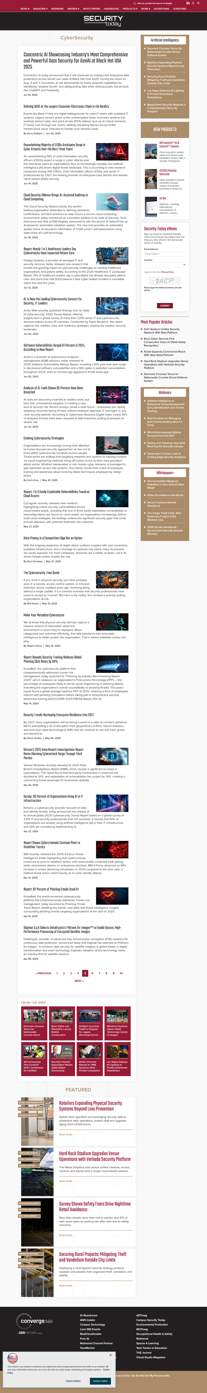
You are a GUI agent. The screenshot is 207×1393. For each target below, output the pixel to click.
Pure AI (84, 1338)
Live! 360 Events (90, 1329)
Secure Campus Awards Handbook (161, 504)
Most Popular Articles (156, 322)
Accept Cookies (100, 1381)
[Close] (110, 1355)
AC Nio (162, 198)
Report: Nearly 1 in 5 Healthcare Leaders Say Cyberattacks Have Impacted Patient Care (50, 251)
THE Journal (143, 1352)
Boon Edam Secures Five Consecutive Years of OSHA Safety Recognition (165, 342)
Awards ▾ (73, 8)
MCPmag (142, 1329)
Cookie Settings (73, 1381)
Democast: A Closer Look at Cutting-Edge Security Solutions (166, 455)
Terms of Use (122, 1375)
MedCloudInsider (90, 1334)
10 (121, 973)
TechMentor (87, 1348)
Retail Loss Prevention (31, 1102)
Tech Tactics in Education (151, 1348)
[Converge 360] (34, 1321)
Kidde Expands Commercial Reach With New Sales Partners (164, 353)
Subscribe (179, 8)
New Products (164, 129)
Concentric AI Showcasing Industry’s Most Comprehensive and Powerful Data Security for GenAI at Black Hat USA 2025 (76, 61)
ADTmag (141, 1315)
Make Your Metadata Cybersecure (44, 615)
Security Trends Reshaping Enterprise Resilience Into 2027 (59, 715)
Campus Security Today (150, 1320)
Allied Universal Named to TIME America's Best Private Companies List (89, 1067)
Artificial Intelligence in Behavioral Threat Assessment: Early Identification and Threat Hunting (166, 406)
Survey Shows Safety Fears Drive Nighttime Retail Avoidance (95, 1207)
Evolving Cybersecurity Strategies (44, 438)
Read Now (65, 1134)
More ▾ (145, 8)
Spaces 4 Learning (147, 1343)
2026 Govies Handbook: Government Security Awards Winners (165, 530)
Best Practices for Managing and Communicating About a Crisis (164, 422)
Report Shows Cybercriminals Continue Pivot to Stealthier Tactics (52, 845)
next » (79, 981)
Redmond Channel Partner (96, 1343)
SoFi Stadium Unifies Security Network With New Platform (162, 331)
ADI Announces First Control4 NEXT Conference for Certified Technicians (33, 1067)
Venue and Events (28, 1153)
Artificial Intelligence (30, 1109)
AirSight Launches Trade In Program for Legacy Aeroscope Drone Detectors (89, 1032)
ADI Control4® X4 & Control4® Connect (169, 144)
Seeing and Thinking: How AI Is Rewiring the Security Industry (166, 444)
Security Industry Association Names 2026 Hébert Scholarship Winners (61, 1067)
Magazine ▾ (40, 8)
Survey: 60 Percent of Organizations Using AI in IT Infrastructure (53, 799)
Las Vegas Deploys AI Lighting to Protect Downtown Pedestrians (117, 1066)
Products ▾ (130, 8)
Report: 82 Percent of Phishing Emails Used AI (51, 889)
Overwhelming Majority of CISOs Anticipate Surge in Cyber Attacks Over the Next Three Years (54, 147)
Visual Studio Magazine (150, 1357)
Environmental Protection (152, 1324)
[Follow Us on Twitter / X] (193, 3)
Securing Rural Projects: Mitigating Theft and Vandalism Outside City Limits (92, 1257)
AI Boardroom (88, 1315)
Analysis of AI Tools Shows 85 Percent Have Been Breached (53, 390)
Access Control (27, 1165)
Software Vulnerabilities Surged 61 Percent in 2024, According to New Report (54, 348)
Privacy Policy (168, 272)
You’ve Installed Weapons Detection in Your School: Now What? (165, 484)
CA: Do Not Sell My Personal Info (150, 1375)
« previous (43, 973)
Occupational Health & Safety (154, 1334)
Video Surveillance (29, 1159)
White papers (91, 8)
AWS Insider (87, 1320)
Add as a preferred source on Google (154, 3)
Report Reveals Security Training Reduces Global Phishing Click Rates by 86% (52, 659)
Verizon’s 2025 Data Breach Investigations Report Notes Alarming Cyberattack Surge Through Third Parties (53, 754)
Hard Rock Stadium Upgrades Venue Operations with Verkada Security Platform (95, 1157)
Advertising (161, 8)
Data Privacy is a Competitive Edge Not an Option (53, 538)
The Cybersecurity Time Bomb (41, 573)
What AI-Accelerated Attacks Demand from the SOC (164, 434)
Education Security (29, 1203)
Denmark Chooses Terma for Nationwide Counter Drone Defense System (34, 1032)
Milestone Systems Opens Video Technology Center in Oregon (117, 1030)
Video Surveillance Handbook (165, 495)
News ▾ (25, 8)
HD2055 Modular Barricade (168, 172)
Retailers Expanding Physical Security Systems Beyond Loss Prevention (90, 1106)
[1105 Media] (29, 1333)
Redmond (142, 1338)
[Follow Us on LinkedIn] (188, 3)
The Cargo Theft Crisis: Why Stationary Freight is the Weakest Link (164, 516)
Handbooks (111, 8)
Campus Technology (92, 1324)
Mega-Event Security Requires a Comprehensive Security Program (166, 108)
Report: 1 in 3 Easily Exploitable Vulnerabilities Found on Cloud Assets (57, 494)
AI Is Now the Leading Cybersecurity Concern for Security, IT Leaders (53, 301)
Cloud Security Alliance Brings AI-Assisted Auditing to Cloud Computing (56, 197)
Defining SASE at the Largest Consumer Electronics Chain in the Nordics (66, 107)
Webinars (57, 8)
